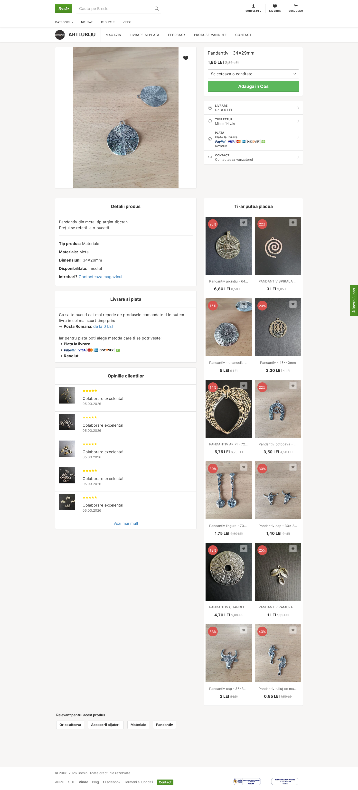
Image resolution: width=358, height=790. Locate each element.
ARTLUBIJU (82, 35)
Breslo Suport (354, 299)
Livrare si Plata (144, 35)
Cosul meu (296, 10)
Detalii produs (126, 206)
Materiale (138, 725)
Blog (95, 782)
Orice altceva (70, 725)
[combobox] (253, 73)
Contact (243, 35)
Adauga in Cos (253, 86)
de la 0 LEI (103, 326)
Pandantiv (164, 725)
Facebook (112, 782)
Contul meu (253, 10)
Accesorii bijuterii (106, 725)
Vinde (83, 782)
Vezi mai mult (125, 523)
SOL (71, 782)
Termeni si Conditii (138, 782)
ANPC (59, 782)
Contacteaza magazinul (100, 276)
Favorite (275, 10)
